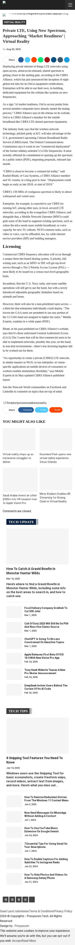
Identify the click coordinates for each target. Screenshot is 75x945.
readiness (32, 403)
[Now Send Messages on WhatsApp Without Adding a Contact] (14, 817)
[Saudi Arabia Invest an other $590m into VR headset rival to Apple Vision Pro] (20, 480)
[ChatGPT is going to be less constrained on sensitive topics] (14, 643)
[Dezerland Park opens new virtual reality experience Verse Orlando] (56, 439)
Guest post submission (14, 911)
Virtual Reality (14, 22)
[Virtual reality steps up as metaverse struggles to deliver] (19, 439)
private (21, 403)
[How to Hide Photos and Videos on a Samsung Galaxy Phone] (14, 879)
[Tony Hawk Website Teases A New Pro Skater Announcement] (14, 674)
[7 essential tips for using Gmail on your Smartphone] (14, 848)
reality (43, 403)
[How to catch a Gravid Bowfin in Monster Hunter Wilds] (37, 546)
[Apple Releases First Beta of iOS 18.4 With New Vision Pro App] (14, 658)
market (12, 403)
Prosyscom (22, 926)
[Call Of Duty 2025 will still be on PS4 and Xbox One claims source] (14, 628)
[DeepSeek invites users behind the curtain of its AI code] (14, 689)
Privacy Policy (63, 911)
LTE (5, 403)
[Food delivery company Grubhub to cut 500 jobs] (14, 612)
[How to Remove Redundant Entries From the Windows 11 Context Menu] (14, 801)
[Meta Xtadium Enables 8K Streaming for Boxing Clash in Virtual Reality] (56, 479)
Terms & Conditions (41, 911)
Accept (17, 940)
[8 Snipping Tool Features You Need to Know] (37, 735)
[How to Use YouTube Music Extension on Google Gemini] (14, 832)
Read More (29, 940)
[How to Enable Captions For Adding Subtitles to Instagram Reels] (14, 863)
